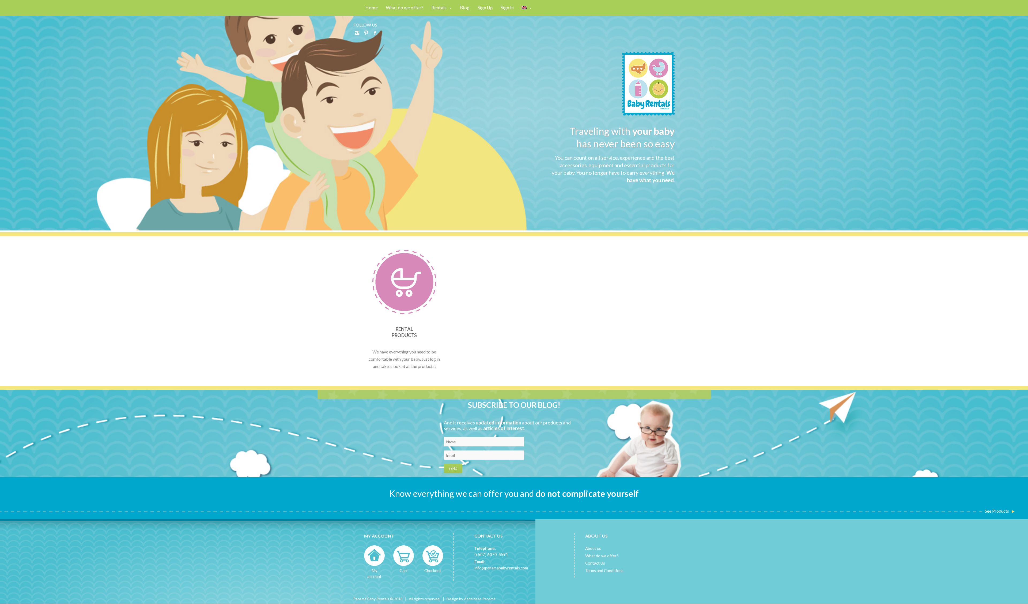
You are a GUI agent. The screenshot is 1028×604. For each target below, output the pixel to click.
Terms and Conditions (604, 570)
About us (593, 548)
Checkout (432, 570)
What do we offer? (601, 555)
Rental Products (404, 332)
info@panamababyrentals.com (501, 567)
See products (997, 510)
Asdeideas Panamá (480, 598)
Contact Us (595, 563)
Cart (404, 570)
